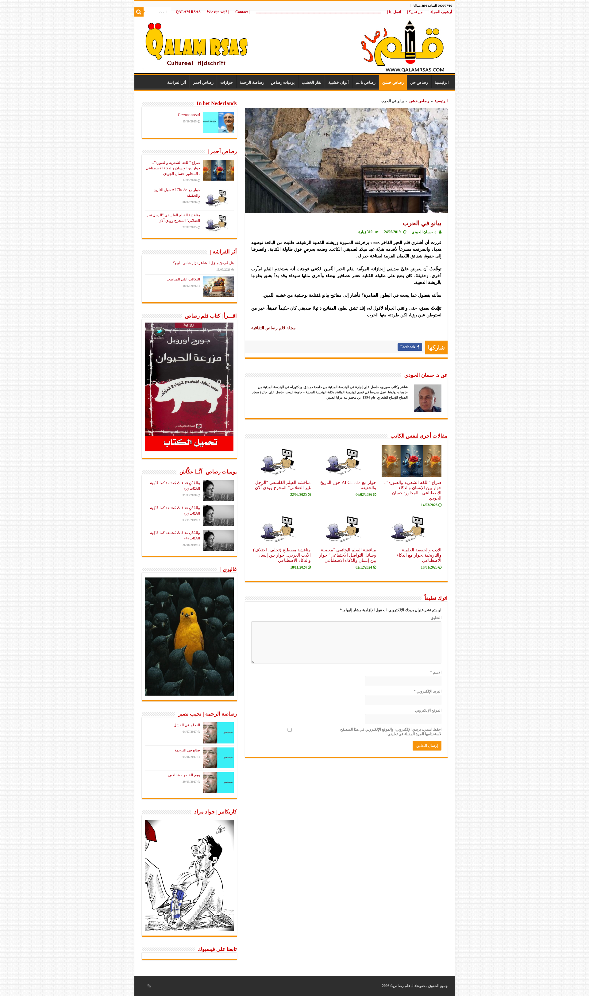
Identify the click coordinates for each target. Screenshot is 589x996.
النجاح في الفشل (187, 725)
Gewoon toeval (189, 115)
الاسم (435, 672)
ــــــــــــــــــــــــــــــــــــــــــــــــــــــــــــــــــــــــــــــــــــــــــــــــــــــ (318, 12)
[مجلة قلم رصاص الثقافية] (294, 42)
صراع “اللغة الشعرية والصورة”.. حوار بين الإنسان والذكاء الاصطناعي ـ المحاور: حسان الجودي (412, 490)
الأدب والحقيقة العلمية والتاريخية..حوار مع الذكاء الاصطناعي (419, 555)
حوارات (226, 82)
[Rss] (149, 986)
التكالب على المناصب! (182, 279)
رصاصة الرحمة (252, 82)
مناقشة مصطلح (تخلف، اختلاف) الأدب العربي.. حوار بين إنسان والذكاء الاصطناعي (282, 555)
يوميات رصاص (283, 82)
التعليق (436, 618)
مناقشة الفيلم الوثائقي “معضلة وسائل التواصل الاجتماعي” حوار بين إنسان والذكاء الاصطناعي (347, 555)
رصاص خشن (393, 82)
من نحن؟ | (414, 12)
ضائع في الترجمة (187, 750)
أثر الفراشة (176, 82)
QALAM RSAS (188, 12)
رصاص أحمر (203, 82)
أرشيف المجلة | (440, 12)
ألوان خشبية (338, 82)
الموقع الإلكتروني (428, 710)
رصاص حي (419, 82)
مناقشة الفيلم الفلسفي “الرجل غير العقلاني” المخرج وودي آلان (283, 485)
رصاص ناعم (365, 82)
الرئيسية (442, 82)
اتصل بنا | (394, 12)
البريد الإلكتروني (427, 691)
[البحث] (139, 12)
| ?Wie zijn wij (218, 12)
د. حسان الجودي (424, 232)
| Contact (242, 12)
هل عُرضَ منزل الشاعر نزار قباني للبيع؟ (203, 263)
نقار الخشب (311, 82)
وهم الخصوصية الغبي (184, 775)
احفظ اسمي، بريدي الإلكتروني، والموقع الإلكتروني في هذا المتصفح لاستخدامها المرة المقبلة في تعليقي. (390, 731)
